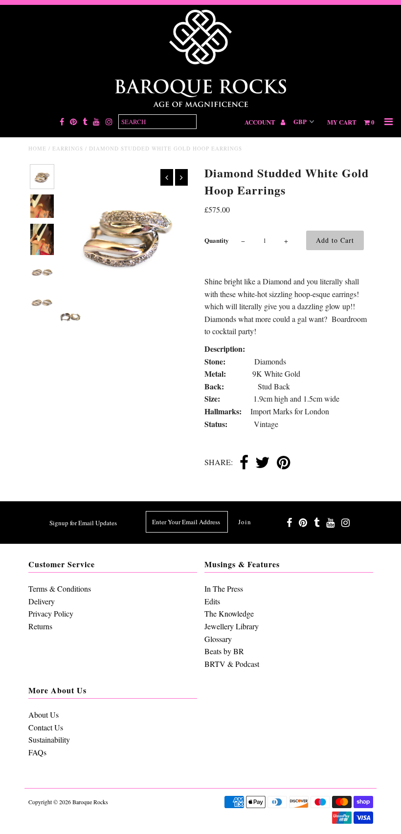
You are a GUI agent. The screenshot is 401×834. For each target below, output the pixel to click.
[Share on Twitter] (262, 463)
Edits (212, 601)
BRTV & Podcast (231, 664)
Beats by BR (224, 651)
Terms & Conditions (59, 588)
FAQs (37, 752)
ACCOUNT (261, 122)
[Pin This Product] (283, 463)
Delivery (41, 601)
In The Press (223, 588)
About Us (43, 714)
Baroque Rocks (90, 802)
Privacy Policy (50, 613)
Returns (40, 626)
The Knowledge (229, 613)
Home (37, 148)
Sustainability (49, 739)
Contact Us (45, 727)
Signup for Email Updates (83, 522)
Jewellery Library (231, 626)
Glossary (218, 639)
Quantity (216, 240)
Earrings (67, 148)
